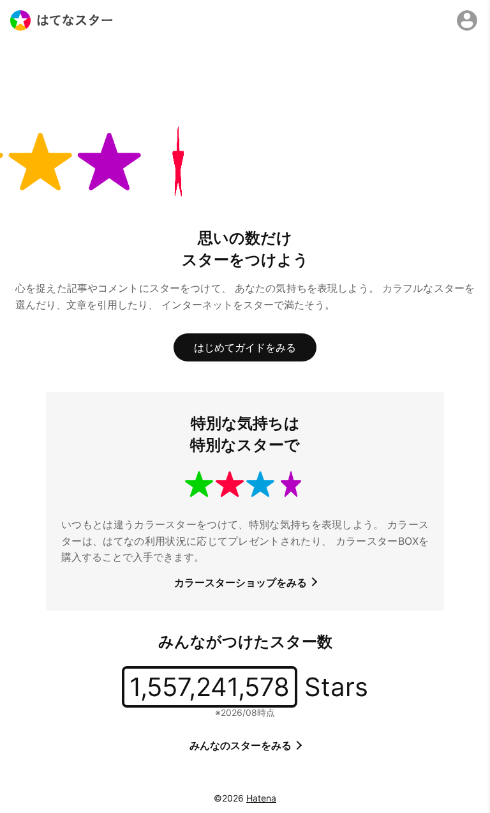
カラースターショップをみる (241, 582)
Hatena (261, 798)
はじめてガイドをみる (245, 347)
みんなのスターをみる (241, 745)
